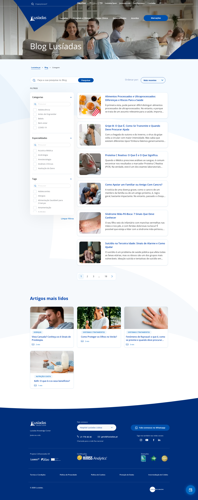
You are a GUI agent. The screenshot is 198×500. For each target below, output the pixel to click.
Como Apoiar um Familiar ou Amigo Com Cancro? (133, 184)
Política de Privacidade (68, 475)
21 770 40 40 (86, 437)
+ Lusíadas (151, 3)
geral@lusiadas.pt (109, 436)
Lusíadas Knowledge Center (40, 430)
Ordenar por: (131, 79)
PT (160, 3)
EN (165, 3)
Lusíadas (64, 18)
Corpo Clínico (102, 18)
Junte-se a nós (125, 3)
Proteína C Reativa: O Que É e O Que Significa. (131, 155)
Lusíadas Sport (111, 3)
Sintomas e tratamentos (94, 332)
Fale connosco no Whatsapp (152, 427)
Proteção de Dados (127, 475)
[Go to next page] (112, 276)
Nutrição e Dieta (43, 376)
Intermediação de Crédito (158, 475)
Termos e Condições (38, 475)
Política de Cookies (98, 475)
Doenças (37, 332)
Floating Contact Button (190, 490)
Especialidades (119, 18)
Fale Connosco (139, 3)
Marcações (156, 18)
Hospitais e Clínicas (82, 18)
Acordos (135, 18)
